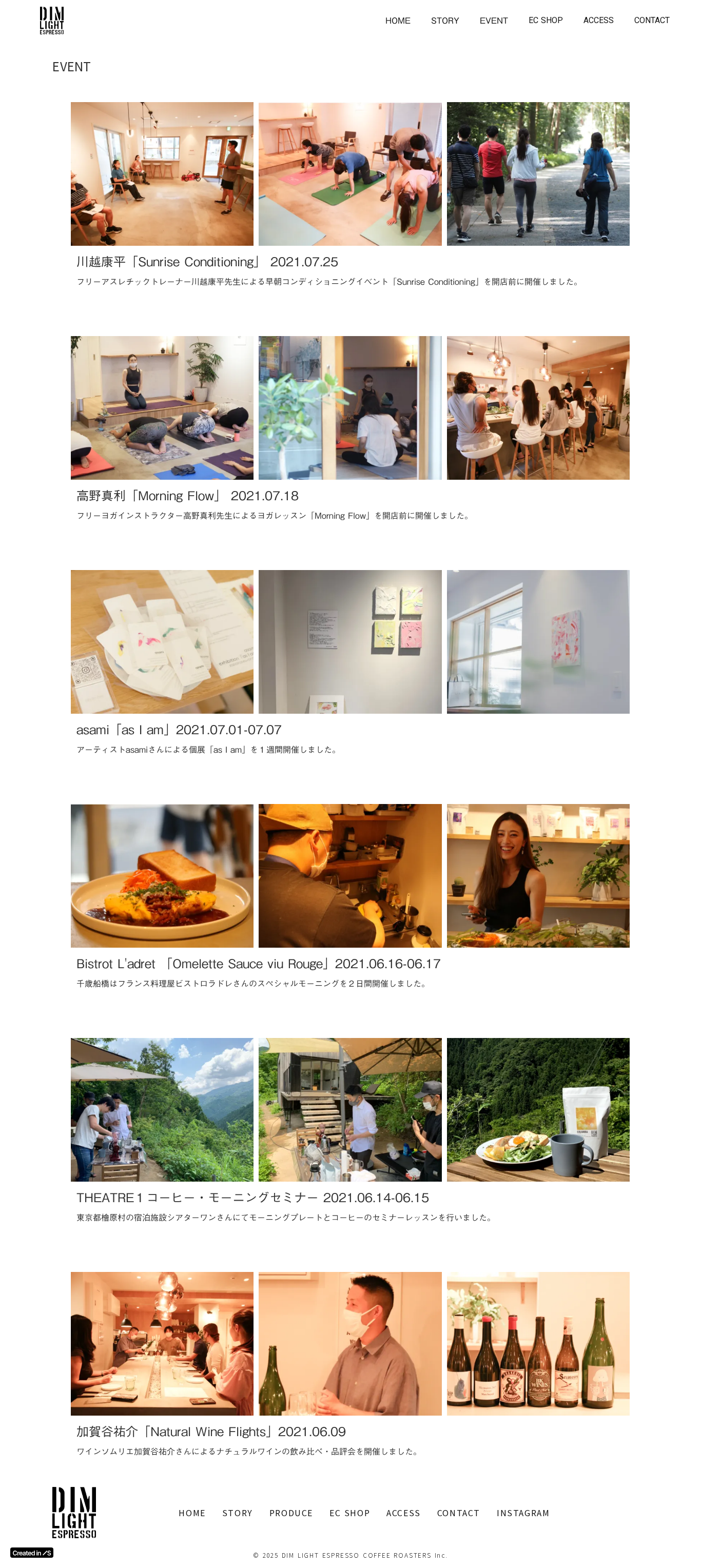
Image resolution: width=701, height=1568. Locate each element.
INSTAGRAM (523, 1512)
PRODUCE (291, 1512)
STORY (445, 20)
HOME (398, 20)
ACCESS (598, 20)
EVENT (494, 20)
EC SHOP (546, 20)
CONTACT (652, 20)
